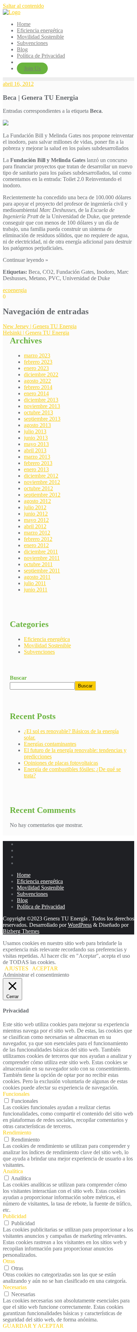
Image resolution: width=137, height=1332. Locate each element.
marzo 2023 (37, 355)
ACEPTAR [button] (45, 968)
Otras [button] (9, 1261)
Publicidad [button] (14, 1216)
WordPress (80, 925)
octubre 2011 (38, 564)
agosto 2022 (37, 381)
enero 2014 (36, 393)
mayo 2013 (36, 444)
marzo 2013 (37, 457)
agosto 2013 (37, 425)
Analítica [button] (13, 1171)
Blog (22, 900)
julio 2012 (35, 507)
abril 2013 (35, 450)
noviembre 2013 (42, 406)
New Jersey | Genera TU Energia (40, 326)
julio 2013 (35, 431)
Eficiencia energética (47, 639)
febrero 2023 (38, 362)
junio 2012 (36, 514)
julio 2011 (35, 583)
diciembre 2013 (41, 400)
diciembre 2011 (41, 552)
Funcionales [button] (16, 1094)
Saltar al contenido (23, 6)
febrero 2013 (38, 463)
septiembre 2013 (42, 419)
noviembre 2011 (42, 558)
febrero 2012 (38, 539)
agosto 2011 (37, 577)
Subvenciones (39, 652)
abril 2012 (35, 526)
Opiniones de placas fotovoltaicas (61, 763)
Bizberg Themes (21, 931)
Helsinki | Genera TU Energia (36, 333)
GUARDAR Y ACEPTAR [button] (33, 1326)
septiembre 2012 (42, 495)
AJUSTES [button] (16, 968)
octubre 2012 (38, 488)
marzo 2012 (37, 533)
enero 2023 (36, 368)
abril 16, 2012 (18, 84)
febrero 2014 (38, 387)
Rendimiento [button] (17, 1133)
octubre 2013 (38, 412)
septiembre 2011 (42, 571)
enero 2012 (36, 545)
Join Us (32, 68)
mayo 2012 (36, 520)
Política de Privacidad (41, 907)
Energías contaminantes (50, 744)
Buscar (18, 678)
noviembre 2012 (42, 482)
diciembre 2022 (41, 374)
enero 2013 (36, 469)
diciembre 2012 (41, 476)
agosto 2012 (37, 501)
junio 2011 (35, 590)
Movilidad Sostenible (47, 645)
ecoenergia (15, 290)
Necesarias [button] (15, 1287)
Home (24, 875)
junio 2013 (36, 438)
